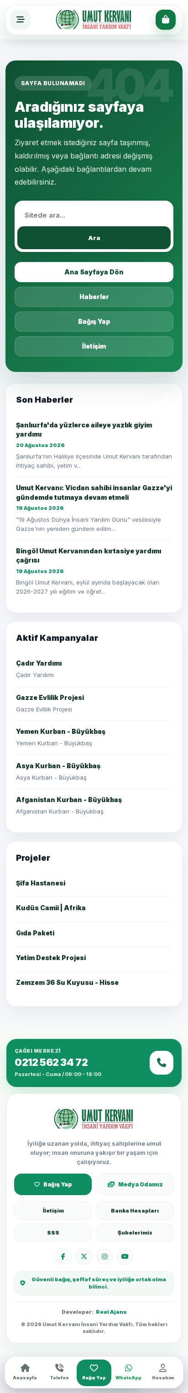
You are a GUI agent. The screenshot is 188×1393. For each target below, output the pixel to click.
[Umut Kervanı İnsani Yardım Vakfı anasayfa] (94, 1119)
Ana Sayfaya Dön (94, 272)
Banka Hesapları (135, 1210)
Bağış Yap (94, 321)
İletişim (94, 346)
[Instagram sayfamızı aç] (104, 1256)
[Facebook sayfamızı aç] (63, 1256)
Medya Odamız (140, 1184)
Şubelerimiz (135, 1232)
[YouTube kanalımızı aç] (125, 1256)
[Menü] (20, 20)
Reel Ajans (111, 1312)
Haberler (94, 296)
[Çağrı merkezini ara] (161, 1063)
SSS (53, 1232)
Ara (94, 237)
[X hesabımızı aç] (84, 1256)
